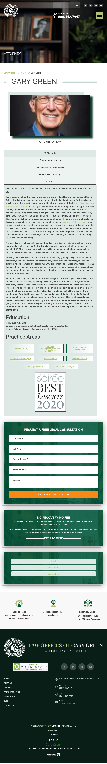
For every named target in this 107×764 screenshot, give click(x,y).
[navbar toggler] (99, 15)
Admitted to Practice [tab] (51, 160)
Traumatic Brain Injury (20, 359)
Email (61, 701)
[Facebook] (85, 5)
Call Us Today (64, 13)
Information (9, 696)
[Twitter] (91, 5)
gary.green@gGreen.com (73, 222)
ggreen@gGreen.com (67, 703)
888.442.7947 (69, 16)
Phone (61, 693)
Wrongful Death (35, 366)
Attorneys (8, 687)
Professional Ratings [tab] (51, 174)
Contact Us (9, 705)
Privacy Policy (52, 730)
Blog (6, 701)
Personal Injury (21, 349)
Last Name (18, 448)
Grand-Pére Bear (81, 203)
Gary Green (49, 726)
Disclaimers (53, 567)
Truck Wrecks (50, 359)
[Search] (77, 5)
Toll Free (62, 685)
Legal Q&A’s (53, 574)
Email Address (20, 459)
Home (6, 678)
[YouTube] (101, 5)
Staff (53, 561)
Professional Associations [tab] (51, 167)
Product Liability (79, 359)
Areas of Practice (12, 692)
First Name (18, 438)
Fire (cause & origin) (65, 366)
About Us (8, 683)
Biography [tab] (51, 153)
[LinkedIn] (96, 5)
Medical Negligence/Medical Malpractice (50, 349)
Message (16, 480)
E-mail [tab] (52, 181)
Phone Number (19, 469)
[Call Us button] (55, 15)
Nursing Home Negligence (79, 349)
